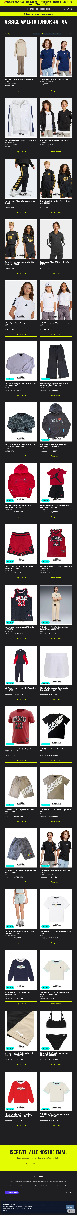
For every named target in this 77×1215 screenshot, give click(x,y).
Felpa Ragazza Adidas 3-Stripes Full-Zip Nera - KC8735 (55, 263)
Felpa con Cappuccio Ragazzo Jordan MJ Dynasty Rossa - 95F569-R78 (18, 506)
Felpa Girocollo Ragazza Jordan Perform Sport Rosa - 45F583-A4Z (20, 385)
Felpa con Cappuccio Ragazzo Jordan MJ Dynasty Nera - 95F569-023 (53, 446)
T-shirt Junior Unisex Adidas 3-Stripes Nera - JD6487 (55, 871)
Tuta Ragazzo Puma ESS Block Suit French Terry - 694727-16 (21, 689)
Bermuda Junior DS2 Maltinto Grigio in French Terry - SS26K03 (20, 871)
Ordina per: (36, 34)
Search (11, 1181)
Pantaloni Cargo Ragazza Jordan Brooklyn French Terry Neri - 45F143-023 (54, 385)
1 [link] (25, 1134)
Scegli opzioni (21, 91)
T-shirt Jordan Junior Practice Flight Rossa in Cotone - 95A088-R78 (20, 750)
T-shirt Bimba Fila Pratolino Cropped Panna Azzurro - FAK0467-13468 (54, 1115)
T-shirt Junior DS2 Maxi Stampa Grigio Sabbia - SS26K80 (56, 811)
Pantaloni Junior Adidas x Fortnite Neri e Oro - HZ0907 (20, 202)
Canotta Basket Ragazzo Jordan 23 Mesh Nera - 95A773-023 (20, 628)
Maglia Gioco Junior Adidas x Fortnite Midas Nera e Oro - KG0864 (19, 263)
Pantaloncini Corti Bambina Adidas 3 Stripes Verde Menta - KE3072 (20, 932)
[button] (4, 9)
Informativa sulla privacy (23, 1181)
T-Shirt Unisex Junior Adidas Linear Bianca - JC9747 (55, 324)
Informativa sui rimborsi (40, 1181)
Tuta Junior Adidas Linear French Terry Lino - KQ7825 (20, 80)
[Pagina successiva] (51, 1134)
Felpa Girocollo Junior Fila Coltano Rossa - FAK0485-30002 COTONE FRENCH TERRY (19, 1115)
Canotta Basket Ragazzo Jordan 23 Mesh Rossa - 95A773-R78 (56, 567)
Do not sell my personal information (43, 1186)
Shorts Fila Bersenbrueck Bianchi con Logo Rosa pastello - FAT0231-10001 (54, 689)
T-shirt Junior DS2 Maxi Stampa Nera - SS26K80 (53, 750)
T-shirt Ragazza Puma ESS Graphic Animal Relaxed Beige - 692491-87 (54, 628)
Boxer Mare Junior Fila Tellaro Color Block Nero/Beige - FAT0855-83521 (19, 1054)
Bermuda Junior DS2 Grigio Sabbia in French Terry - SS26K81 (19, 811)
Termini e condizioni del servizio (19, 1186)
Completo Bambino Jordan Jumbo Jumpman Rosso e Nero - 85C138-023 (54, 506)
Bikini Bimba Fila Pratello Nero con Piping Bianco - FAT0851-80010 (54, 1054)
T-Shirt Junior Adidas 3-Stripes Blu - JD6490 (55, 79)
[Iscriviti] (53, 1163)
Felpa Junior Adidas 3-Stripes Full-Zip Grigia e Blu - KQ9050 (20, 141)
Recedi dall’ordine (62, 1186)
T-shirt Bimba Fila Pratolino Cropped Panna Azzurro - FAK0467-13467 (54, 993)
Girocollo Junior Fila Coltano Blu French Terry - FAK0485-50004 (20, 993)
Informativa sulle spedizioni (58, 1181)
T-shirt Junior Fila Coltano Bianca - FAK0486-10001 (55, 932)
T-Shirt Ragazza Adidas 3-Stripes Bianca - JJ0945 (18, 324)
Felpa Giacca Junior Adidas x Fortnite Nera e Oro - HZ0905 (55, 202)
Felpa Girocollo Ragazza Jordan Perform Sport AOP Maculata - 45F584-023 (20, 446)
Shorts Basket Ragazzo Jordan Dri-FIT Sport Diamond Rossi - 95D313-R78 (19, 567)
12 (46, 1134)
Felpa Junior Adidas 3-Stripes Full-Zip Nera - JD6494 (55, 141)
